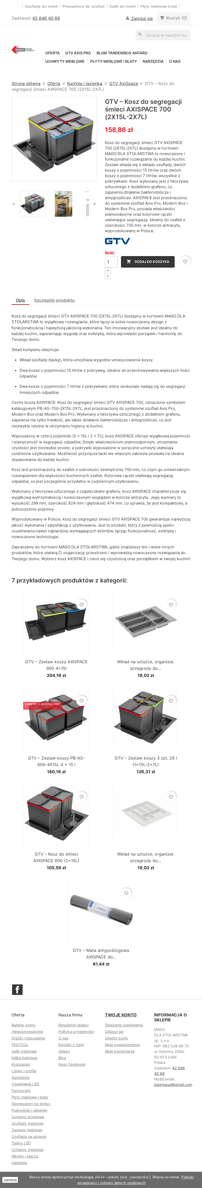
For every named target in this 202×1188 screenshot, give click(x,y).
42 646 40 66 (46, 18)
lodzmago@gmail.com (173, 1084)
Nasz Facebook (71, 1064)
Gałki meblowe (24, 1051)
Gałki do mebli (122, 6)
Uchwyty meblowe (65, 61)
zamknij (10, 1180)
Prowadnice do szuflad (84, 6)
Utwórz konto (116, 1038)
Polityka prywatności (76, 1031)
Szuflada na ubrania (29, 1136)
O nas (174, 61)
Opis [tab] (20, 300)
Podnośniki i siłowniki (29, 1110)
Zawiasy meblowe (27, 1130)
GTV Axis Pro (78, 53)
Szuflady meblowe (27, 1123)
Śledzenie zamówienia (124, 1025)
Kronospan (21, 1064)
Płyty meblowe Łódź (159, 6)
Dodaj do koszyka (148, 261)
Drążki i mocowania (28, 1038)
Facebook (17, 989)
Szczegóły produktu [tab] (54, 300)
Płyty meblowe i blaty (113, 61)
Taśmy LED (21, 1143)
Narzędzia (153, 61)
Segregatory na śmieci (31, 1103)
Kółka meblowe (24, 1058)
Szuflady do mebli (41, 6)
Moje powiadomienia (122, 1044)
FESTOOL (20, 1044)
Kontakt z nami (71, 1044)
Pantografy (21, 1090)
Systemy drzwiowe (28, 1117)
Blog (62, 1058)
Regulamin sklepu (73, 1025)
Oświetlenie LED (25, 1084)
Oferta (52, 53)
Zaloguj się (114, 1031)
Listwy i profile (24, 1071)
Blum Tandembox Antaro (122, 53)
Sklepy (64, 1051)
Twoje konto (121, 1014)
